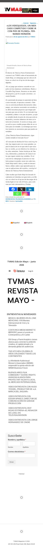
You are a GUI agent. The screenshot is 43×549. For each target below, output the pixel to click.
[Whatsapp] (17, 194)
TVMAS (32, 37)
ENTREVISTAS (10, 199)
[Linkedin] (30, 189)
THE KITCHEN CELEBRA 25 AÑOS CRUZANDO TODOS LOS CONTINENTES (22, 353)
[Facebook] (13, 189)
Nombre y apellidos (17, 440)
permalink (19, 201)
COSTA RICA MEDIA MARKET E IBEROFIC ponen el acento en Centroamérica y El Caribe (22, 332)
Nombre (10, 447)
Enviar (12, 462)
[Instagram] (26, 194)
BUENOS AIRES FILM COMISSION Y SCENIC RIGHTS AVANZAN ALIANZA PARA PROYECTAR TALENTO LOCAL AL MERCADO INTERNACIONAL (22, 377)
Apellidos (26, 447)
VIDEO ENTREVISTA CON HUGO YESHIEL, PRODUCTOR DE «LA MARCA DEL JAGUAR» (22, 389)
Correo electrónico (16, 452)
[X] (22, 189)
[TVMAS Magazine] (13, 9)
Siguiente (34, 23)
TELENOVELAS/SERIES (23, 199)
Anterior (25, 23)
